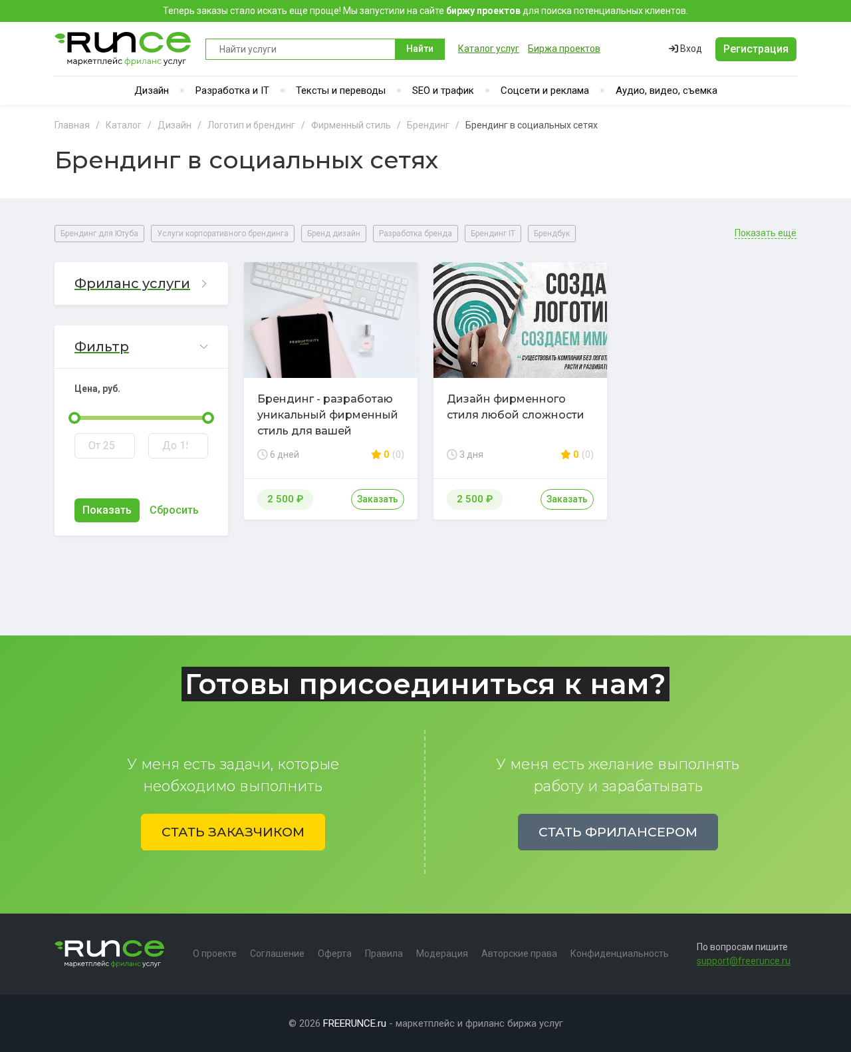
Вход (690, 48)
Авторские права (519, 953)
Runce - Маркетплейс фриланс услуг (123, 49)
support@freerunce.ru (743, 961)
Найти (419, 48)
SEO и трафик (443, 90)
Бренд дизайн (333, 233)
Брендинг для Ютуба (99, 233)
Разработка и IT (232, 90)
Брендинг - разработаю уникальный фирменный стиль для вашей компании (327, 423)
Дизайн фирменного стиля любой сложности (515, 407)
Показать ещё (765, 233)
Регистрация (756, 49)
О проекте (215, 953)
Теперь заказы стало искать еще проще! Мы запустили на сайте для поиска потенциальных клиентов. (425, 10)
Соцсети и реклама (545, 90)
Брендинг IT (493, 233)
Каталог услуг (488, 48)
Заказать (377, 499)
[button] (141, 283)
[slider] (74, 418)
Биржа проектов (564, 48)
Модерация (442, 953)
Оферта (335, 953)
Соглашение (277, 953)
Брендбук (552, 233)
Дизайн (151, 90)
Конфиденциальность (619, 953)
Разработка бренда (415, 233)
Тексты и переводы (341, 90)
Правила (384, 953)
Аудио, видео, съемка (666, 90)
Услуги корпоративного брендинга (223, 233)
